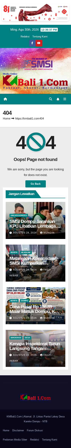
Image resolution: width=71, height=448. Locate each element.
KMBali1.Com (15, 416)
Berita (14, 252)
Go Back (36, 183)
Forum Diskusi (35, 430)
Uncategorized (19, 215)
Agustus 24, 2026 (25, 269)
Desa (27, 338)
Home (6, 118)
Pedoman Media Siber (15, 439)
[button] (50, 99)
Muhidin (49, 232)
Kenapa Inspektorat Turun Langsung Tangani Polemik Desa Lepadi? (34, 348)
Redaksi (25, 36)
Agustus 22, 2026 (25, 355)
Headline (26, 252)
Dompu (24, 301)
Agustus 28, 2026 (25, 232)
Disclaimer (18, 430)
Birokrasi (16, 338)
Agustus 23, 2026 (25, 318)
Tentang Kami (40, 36)
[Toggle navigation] (65, 99)
